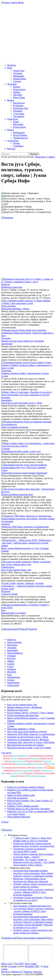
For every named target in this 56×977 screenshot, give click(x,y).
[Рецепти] (6, 830)
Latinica (51, 157)
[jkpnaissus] (7, 217)
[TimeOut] (31, 629)
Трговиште (18, 116)
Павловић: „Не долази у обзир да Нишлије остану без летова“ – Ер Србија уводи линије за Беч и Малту (34, 862)
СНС (45, 767)
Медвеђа (17, 94)
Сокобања (18, 146)
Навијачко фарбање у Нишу (15, 308)
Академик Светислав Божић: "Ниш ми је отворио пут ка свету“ (33, 898)
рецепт (8, 773)
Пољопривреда (9, 424)
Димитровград (20, 138)
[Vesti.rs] (21, 629)
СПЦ (46, 764)
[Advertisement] (28, 33)
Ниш (9, 68)
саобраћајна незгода (11, 770)
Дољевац (17, 73)
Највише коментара (20, 868)
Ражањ (16, 143)
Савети (10, 663)
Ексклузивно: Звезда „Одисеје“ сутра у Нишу (30, 712)
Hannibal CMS (32, 966)
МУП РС (28, 776)
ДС (27, 756)
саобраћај (32, 756)
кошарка (40, 767)
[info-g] (49, 938)
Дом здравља (39, 764)
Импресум (16, 971)
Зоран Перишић (22, 764)
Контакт (11, 148)
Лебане (16, 92)
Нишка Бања (19, 78)
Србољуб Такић (9, 594)
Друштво (5, 338)
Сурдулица (18, 113)
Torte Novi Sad (14, 803)
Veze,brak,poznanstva (17, 798)
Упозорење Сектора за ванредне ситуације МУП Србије (29, 850)
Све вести (6, 752)
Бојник (16, 86)
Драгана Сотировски (34, 761)
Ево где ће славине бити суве (16, 570)
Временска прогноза (11, 287)
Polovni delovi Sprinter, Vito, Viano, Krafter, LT (30, 800)
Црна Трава (19, 97)
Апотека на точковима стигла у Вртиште (28, 739)
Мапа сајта (6, 963)
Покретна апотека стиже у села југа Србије (29, 747)
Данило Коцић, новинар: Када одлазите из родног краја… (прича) (33, 855)
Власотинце (19, 89)
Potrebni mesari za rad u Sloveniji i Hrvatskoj (28, 808)
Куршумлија (19, 127)
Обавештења (7, 567)
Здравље (5, 524)
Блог (3, 610)
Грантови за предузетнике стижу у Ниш (21, 403)
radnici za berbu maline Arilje (21, 795)
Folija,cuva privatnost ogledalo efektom (25, 787)
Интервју (6, 591)
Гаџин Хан (18, 70)
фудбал (34, 776)
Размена (28, 971)
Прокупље (12, 119)
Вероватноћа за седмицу (13, 613)
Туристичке (13, 685)
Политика (6, 370)
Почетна (11, 65)
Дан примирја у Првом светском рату (32, 906)
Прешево (17, 111)
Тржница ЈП (21, 761)
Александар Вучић (8, 764)
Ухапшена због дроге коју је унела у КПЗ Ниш (30, 742)
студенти (21, 773)
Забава (4, 545)
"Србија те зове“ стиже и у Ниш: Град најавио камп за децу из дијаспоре (32, 839)
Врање (10, 100)
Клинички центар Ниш (44, 756)
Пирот (10, 129)
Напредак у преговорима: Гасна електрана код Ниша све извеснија (30, 880)
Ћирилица (40, 157)
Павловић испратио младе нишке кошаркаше (24, 473)
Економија (6, 400)
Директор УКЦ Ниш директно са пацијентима (25, 526)
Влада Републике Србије (22, 767)
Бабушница (19, 132)
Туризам (5, 448)
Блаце (16, 121)
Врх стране (31, 963)
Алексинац (13, 140)
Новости (5, 284)
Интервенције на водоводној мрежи (25, 745)
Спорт (4, 470)
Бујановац (18, 105)
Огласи (10, 680)
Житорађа (18, 124)
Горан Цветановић (19, 756)
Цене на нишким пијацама (14, 427)
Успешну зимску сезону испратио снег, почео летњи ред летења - (33, 885)
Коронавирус (29, 773)
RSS (21, 963)
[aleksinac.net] (8, 938)
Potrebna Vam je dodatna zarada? (23, 806)
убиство (14, 773)
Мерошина (18, 76)
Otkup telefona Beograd (18, 816)
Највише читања (18, 835)
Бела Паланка (20, 135)
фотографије (35, 758)
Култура (5, 491)
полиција (36, 770)
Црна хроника (8, 306)
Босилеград (19, 103)
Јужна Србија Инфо (26, 770)
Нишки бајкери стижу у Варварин (24, 707)
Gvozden (12, 966)
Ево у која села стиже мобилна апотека (27, 731)
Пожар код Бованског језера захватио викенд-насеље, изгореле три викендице (34, 844)
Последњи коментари (21, 903)
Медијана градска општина (45, 773)
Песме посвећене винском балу (17, 494)
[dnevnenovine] (9, 629)
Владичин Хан (20, 108)
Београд (21, 776)
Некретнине (13, 682)
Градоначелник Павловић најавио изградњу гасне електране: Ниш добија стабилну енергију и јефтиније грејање (33, 873)
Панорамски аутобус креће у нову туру (21, 451)
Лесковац (12, 84)
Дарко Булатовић (24, 758)
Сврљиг (17, 81)
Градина (14, 758)
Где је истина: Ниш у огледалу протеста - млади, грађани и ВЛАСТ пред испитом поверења (33, 892)
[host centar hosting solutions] (30, 938)
